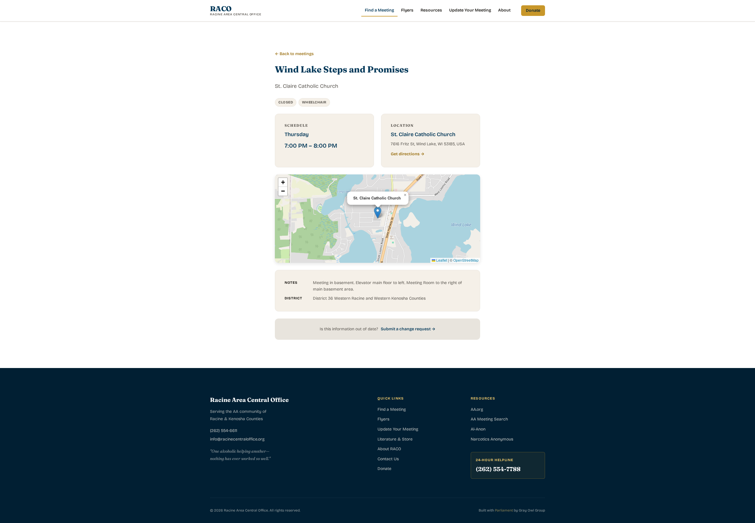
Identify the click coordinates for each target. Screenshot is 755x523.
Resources (431, 10)
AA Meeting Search (489, 419)
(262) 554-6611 (223, 430)
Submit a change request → (408, 328)
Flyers (407, 10)
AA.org (477, 409)
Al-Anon (478, 429)
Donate (533, 10)
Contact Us (388, 458)
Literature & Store (395, 439)
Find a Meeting (379, 10)
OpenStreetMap (466, 260)
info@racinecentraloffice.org (237, 439)
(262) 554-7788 (498, 469)
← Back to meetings (294, 53)
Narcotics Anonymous (492, 439)
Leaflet (441, 260)
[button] (377, 213)
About (504, 10)
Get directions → (407, 153)
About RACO (389, 448)
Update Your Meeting (470, 10)
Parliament (504, 510)
